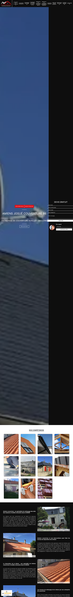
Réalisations (24, 226)
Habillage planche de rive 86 (54, 3)
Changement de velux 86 (21, 3)
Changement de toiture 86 (26, 3)
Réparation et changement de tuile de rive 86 (38, 3)
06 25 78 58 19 (29, 206)
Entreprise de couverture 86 (15, 3)
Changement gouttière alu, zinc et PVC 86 (32, 3)
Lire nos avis (6, 594)
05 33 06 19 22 (19, 206)
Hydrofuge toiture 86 (49, 3)
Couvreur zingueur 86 (64, 3)
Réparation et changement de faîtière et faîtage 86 (44, 3)
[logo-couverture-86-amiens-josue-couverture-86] (6, 3)
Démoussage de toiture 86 (59, 3)
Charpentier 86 (69, 3)
